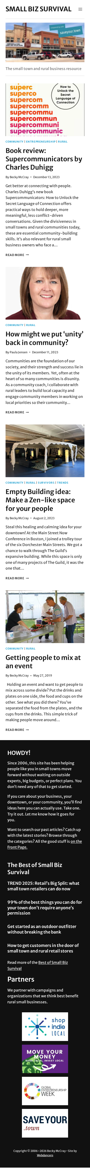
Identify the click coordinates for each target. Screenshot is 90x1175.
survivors (46, 482)
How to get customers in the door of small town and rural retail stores (43, 948)
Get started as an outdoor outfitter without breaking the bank (41, 929)
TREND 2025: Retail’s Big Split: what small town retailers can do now (43, 886)
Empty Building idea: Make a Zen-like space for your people (40, 500)
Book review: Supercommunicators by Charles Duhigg (44, 159)
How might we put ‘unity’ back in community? (45, 338)
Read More (17, 255)
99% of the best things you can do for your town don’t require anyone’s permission (44, 908)
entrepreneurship (41, 141)
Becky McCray (19, 177)
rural (62, 141)
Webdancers (45, 1155)
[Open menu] (80, 9)
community (15, 141)
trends (62, 482)
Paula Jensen (18, 352)
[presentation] (45, 109)
